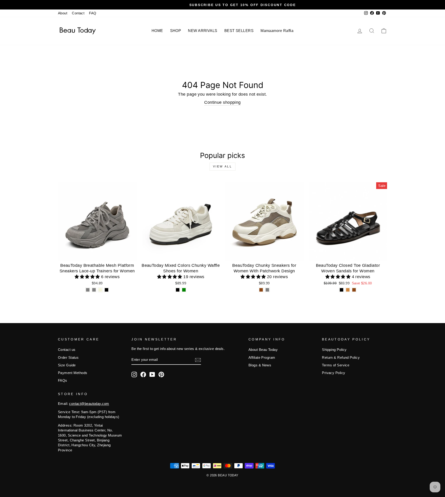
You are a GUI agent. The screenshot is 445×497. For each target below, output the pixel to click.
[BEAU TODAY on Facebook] (143, 374)
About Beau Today (263, 350)
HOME (157, 31)
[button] (88, 276)
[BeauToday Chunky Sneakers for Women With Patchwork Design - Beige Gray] (267, 290)
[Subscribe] (198, 360)
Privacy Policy (333, 373)
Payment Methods (72, 373)
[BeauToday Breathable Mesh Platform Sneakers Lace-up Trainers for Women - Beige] (100, 290)
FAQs (62, 380)
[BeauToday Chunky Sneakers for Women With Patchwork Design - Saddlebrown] (261, 290)
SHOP (175, 31)
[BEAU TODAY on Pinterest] (161, 374)
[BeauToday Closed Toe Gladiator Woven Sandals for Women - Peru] (348, 290)
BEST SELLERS (239, 31)
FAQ (92, 13)
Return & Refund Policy (341, 357)
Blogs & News (259, 365)
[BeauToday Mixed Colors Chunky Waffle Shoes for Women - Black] (177, 290)
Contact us (67, 350)
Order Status (68, 357)
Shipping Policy (334, 350)
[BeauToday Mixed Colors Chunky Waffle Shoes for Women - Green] (184, 290)
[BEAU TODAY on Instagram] (134, 374)
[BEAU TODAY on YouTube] (152, 374)
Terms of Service (335, 365)
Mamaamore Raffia (277, 31)
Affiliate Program (261, 357)
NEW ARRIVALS (202, 31)
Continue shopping (222, 102)
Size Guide (67, 365)
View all (222, 166)
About (62, 13)
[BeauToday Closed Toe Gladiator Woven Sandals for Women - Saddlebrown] (354, 290)
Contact (78, 13)
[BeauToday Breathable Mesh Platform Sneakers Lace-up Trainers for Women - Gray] (88, 290)
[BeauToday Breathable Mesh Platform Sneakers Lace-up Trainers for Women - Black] (106, 290)
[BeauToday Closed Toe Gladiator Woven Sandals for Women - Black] (341, 290)
